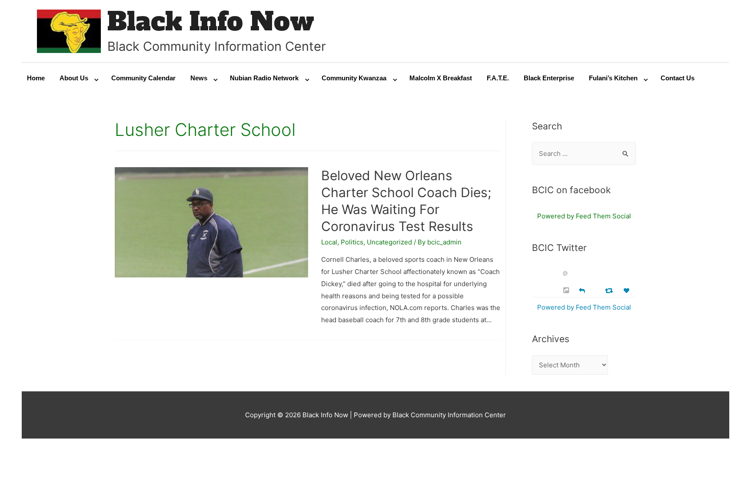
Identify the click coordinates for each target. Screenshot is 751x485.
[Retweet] (610, 290)
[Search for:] (584, 153)
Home (36, 78)
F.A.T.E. (498, 78)
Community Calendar (143, 78)
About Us (74, 78)
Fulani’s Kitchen (613, 78)
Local (329, 242)
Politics (352, 242)
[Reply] (582, 290)
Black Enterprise (549, 78)
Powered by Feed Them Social (584, 216)
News (198, 78)
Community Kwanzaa (354, 78)
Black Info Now (210, 21)
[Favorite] (627, 291)
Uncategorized (389, 242)
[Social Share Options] (567, 290)
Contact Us (678, 78)
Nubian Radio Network (264, 78)
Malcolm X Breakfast (440, 78)
